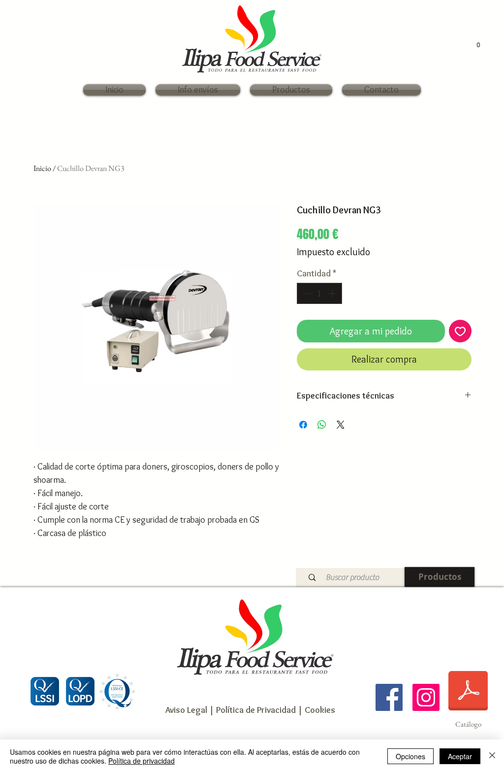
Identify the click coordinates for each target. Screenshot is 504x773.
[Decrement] (306, 293)
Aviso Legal (186, 710)
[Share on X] (340, 425)
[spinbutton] (319, 293)
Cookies (320, 710)
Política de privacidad (141, 761)
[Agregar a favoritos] (460, 331)
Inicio (42, 168)
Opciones (410, 756)
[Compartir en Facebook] (303, 425)
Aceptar (460, 756)
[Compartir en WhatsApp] (322, 425)
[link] (473, 44)
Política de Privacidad (255, 710)
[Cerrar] (492, 756)
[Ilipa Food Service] (389, 697)
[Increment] (333, 293)
